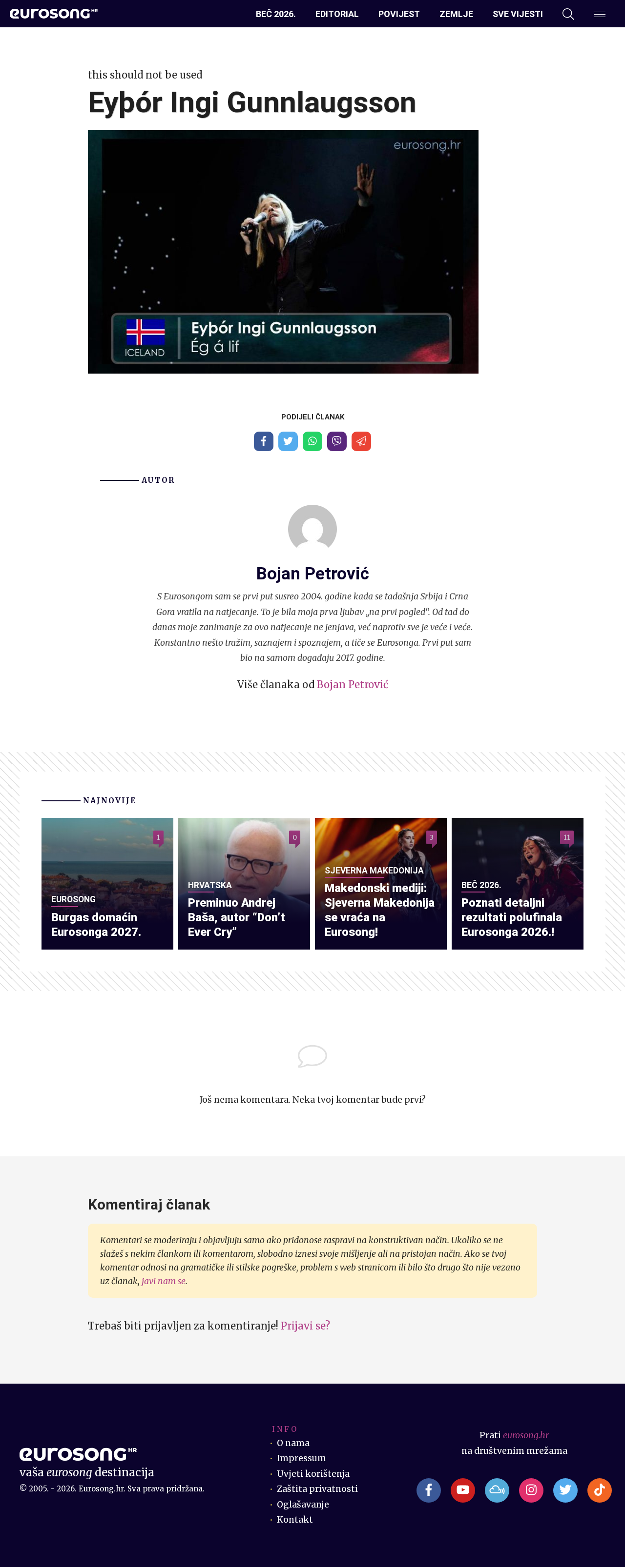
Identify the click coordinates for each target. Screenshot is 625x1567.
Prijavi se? (305, 1326)
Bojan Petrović (352, 684)
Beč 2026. (276, 14)
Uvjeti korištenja (313, 1473)
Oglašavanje (303, 1504)
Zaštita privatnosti (317, 1489)
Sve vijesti (518, 14)
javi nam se (164, 1281)
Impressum (301, 1458)
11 (566, 837)
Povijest (399, 14)
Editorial (337, 14)
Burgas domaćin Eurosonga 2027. (96, 925)
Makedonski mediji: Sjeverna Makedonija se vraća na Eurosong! (380, 909)
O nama (293, 1443)
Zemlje (456, 14)
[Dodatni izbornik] (599, 14)
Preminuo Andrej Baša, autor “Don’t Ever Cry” (236, 917)
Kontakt (295, 1519)
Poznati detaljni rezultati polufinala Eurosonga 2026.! (511, 917)
